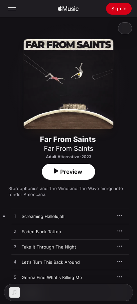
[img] (68, 9)
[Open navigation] (12, 8)
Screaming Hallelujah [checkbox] (43, 216)
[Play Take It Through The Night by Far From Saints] (15, 247)
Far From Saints (68, 148)
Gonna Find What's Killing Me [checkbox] (52, 277)
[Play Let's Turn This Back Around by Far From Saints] (15, 262)
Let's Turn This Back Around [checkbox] (51, 262)
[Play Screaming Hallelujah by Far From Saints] (15, 216)
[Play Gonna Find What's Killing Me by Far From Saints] (15, 277)
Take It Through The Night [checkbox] (49, 247)
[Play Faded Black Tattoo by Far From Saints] (15, 232)
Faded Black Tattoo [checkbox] (41, 231)
